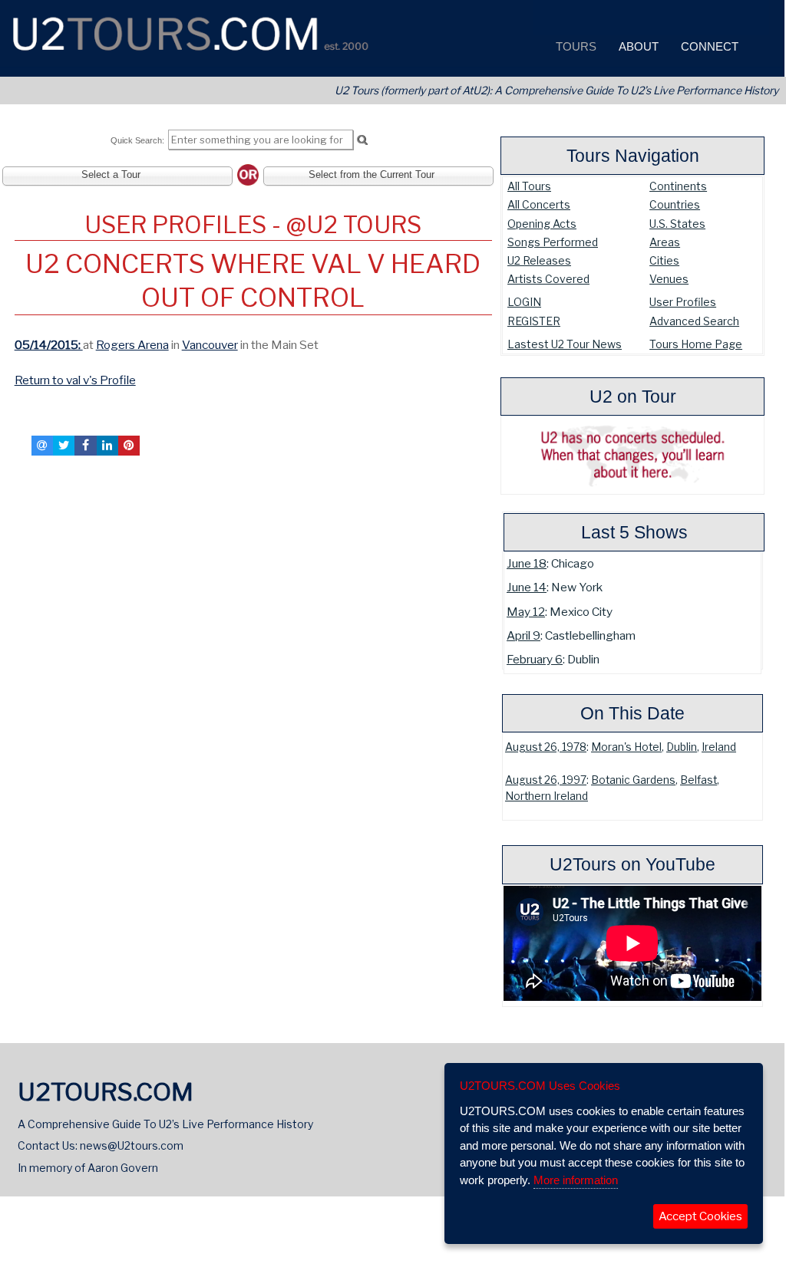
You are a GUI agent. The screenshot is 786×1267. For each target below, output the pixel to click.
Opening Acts (541, 223)
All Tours (529, 186)
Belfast (698, 780)
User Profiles (682, 301)
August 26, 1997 (545, 780)
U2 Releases (539, 260)
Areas (664, 241)
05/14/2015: (49, 344)
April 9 (523, 635)
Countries (674, 204)
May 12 (526, 611)
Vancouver (210, 344)
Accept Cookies (700, 1216)
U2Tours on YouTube (632, 864)
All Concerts (538, 204)
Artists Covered (548, 278)
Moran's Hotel (626, 747)
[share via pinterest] (129, 446)
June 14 (527, 587)
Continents (678, 186)
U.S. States (677, 223)
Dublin (681, 747)
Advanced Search (694, 320)
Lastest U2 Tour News (564, 343)
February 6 (535, 659)
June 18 (527, 563)
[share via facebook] (85, 446)
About (637, 46)
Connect (708, 46)
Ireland (719, 747)
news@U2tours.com (131, 1145)
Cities (664, 260)
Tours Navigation (632, 156)
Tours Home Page (695, 343)
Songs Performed (552, 241)
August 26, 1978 (545, 747)
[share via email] (42, 446)
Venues (669, 278)
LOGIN (524, 301)
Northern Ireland (546, 796)
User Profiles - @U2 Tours (252, 224)
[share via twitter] (63, 446)
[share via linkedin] (107, 446)
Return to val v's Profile (75, 380)
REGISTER (533, 320)
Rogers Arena (132, 344)
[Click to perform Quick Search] (362, 140)
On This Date (632, 713)
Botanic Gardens (633, 780)
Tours (574, 46)
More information (575, 1179)
